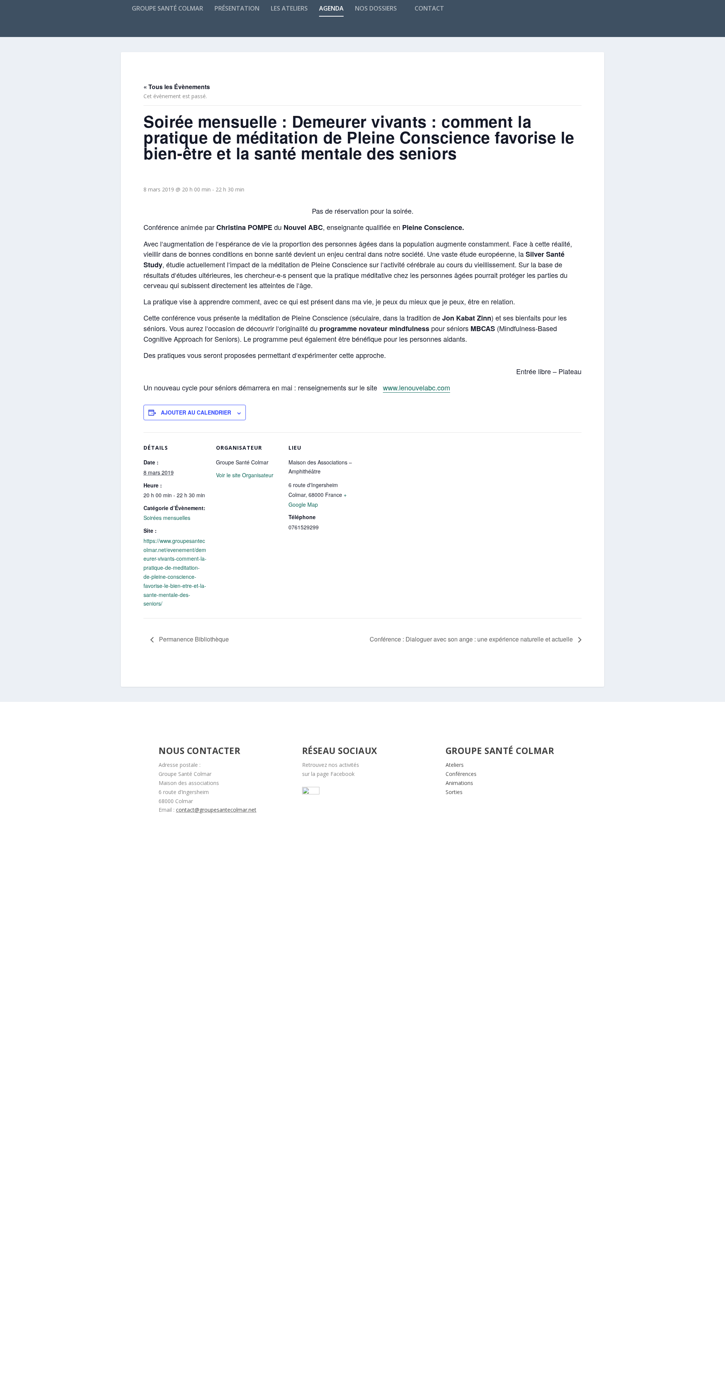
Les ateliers (289, 8)
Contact (429, 8)
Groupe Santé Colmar (167, 8)
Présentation (236, 8)
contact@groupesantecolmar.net (216, 809)
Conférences (461, 773)
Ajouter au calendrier (196, 412)
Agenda (331, 8)
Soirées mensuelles (166, 517)
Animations (459, 782)
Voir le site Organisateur (244, 475)
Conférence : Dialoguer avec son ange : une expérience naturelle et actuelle (472, 639)
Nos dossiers (376, 8)
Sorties (454, 792)
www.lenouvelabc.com (416, 387)
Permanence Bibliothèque (193, 639)
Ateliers (455, 764)
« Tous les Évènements (176, 86)
